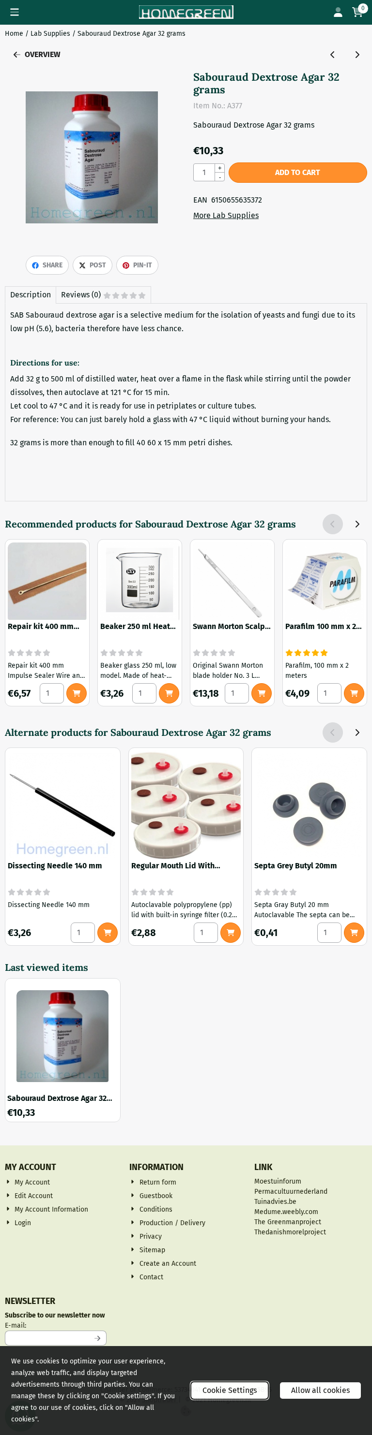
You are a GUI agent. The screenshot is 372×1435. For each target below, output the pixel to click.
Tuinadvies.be (275, 1202)
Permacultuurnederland (290, 1191)
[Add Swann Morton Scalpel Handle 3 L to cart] (261, 693)
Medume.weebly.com (286, 1212)
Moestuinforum (277, 1181)
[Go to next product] (357, 54)
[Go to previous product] (333, 54)
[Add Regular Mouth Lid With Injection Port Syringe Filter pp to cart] (230, 932)
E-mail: (56, 1325)
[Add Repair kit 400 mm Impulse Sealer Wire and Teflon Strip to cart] (76, 693)
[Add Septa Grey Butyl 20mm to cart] (354, 932)
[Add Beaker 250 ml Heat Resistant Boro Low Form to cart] (169, 693)
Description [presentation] (30, 294)
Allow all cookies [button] (320, 1390)
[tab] (30, 295)
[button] (14, 12)
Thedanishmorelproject (290, 1232)
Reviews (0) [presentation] (81, 294)
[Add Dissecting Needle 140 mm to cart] (107, 932)
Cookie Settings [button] (229, 1390)
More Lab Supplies (226, 215)
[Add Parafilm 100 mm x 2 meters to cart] (354, 693)
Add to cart (297, 172)
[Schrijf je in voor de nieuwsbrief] (97, 1338)
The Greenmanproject (287, 1222)
